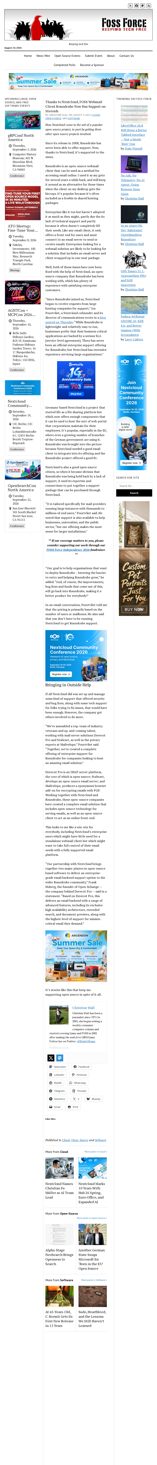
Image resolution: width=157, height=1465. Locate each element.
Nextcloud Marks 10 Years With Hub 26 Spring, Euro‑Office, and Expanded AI (91, 1192)
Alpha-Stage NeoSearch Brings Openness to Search (59, 1257)
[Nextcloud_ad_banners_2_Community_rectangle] (76, 680)
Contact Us (126, 56)
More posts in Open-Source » (92, 1218)
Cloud (96, 114)
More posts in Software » (94, 1280)
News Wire (43, 56)
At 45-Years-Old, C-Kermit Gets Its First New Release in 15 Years (59, 1318)
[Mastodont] (59, 1058)
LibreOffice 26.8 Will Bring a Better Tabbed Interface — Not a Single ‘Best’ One (134, 134)
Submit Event (93, 56)
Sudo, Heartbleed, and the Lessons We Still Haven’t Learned (92, 1318)
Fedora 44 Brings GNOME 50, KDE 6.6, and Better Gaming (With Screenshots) (132, 325)
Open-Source (53, 118)
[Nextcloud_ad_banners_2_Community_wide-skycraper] (131, 469)
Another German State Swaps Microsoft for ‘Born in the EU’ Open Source (91, 1259)
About (111, 56)
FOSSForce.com (59, 1047)
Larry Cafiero (134, 339)
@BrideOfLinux (86, 1041)
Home (28, 56)
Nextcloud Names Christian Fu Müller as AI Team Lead (59, 1190)
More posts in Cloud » (96, 1151)
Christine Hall (134, 198)
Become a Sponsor (92, 65)
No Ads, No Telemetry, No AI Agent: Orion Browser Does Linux (133, 184)
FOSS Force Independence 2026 (68, 550)
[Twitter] (50, 1058)
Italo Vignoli (133, 148)
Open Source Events (67, 56)
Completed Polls (64, 65)
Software (74, 118)
